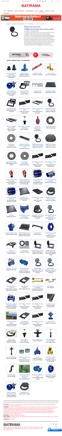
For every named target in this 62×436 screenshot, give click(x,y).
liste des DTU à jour (14, 404)
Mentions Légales (39, 427)
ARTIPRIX (12, 428)
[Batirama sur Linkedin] (45, 1)
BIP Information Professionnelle (27, 427)
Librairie (11, 415)
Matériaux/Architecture (41, 408)
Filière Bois (17, 411)
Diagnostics (33, 407)
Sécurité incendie (41, 407)
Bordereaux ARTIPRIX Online (34, 404)
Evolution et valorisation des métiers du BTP (19, 407)
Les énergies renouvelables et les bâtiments (24, 408)
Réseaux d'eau (30, 23)
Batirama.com (10, 427)
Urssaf (12, 409)
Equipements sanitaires (37, 411)
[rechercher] (31, 1)
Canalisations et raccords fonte (40, 23)
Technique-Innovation (23, 412)
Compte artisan (14, 416)
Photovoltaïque (7, 409)
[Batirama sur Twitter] (40, 1)
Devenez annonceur (47, 416)
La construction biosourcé (29, 409)
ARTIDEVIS (6, 428)
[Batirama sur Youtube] (42, 1)
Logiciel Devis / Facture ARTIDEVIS (11, 405)
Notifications (18, 428)
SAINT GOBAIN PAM (32, 31)
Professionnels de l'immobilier (10, 412)
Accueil (8, 23)
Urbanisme (11, 408)
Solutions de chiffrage (19, 415)
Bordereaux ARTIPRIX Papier (48, 404)
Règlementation (19, 409)
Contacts (12, 419)
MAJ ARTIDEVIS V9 (8, 429)
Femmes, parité (43, 409)
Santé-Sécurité (44, 412)
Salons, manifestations (49, 411)
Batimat (51, 412)
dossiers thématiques (15, 413)
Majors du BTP (50, 408)
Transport (31, 412)
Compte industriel (23, 416)
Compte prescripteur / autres (35, 416)
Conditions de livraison (27, 428)
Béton (39, 412)
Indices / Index (22, 404)
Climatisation (6, 413)
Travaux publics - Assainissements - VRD (18, 23)
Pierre (37, 409)
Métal (35, 412)
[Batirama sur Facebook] (37, 1)
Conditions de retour (38, 428)
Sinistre (12, 411)
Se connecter (13, 418)
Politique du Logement (26, 411)
